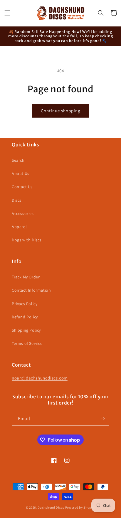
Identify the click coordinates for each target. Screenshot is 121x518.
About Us (20, 173)
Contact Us (22, 186)
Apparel (19, 226)
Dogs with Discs (26, 240)
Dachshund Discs (51, 507)
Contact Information (31, 290)
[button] (7, 12)
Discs (16, 200)
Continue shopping (60, 110)
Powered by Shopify (80, 507)
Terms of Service (27, 343)
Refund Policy (25, 317)
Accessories (23, 213)
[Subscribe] (102, 419)
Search (18, 160)
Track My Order (26, 277)
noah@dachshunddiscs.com (40, 378)
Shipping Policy (26, 330)
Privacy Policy (24, 303)
